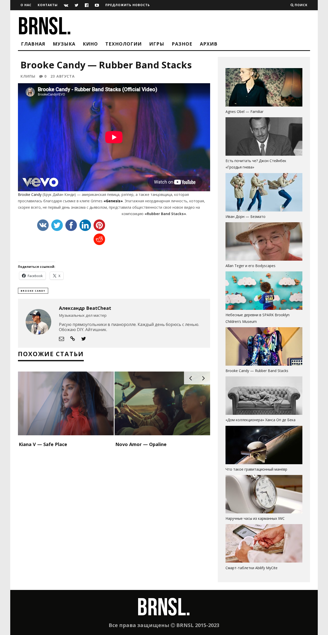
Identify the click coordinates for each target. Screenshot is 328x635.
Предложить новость (127, 5)
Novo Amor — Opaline (141, 444)
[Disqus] (114, 515)
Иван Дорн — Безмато (245, 216)
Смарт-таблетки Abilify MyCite (251, 567)
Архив (209, 44)
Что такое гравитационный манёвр (256, 469)
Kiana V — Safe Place (43, 444)
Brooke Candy (30, 194)
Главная (33, 44)
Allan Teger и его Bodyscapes (250, 265)
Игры (156, 44)
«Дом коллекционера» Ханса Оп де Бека (260, 419)
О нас (26, 5)
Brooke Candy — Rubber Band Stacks (256, 370)
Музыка (64, 44)
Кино (90, 44)
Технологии (123, 44)
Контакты (48, 5)
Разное (182, 44)
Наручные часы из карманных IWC (255, 518)
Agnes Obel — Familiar (244, 111)
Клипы (27, 76)
